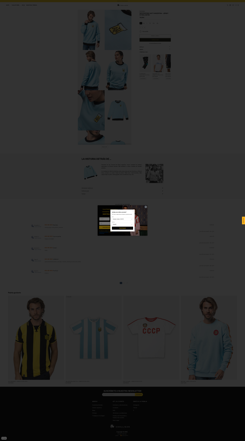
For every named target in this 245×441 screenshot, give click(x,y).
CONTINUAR (122, 228)
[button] (243, 220)
